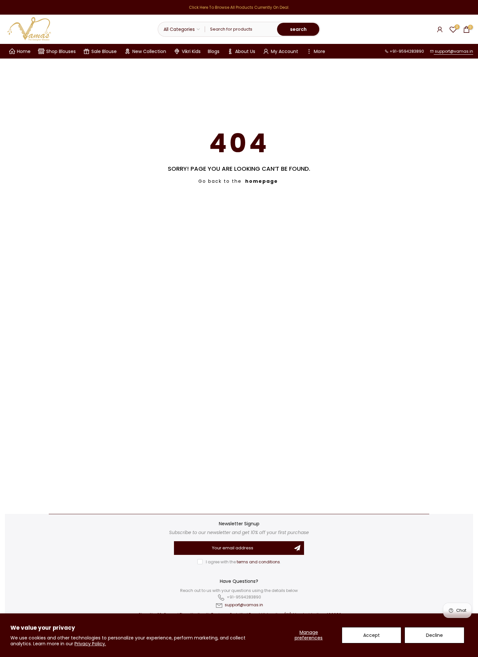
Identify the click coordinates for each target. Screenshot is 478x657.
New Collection (149, 51)
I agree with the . (243, 562)
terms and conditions (258, 562)
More (319, 51)
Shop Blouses (61, 51)
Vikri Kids (191, 51)
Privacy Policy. (90, 643)
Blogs (213, 51)
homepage (261, 181)
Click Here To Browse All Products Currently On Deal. (239, 7)
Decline (434, 635)
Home (24, 51)
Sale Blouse (104, 51)
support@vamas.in (453, 51)
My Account (284, 51)
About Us (245, 51)
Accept (371, 635)
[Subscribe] (297, 548)
